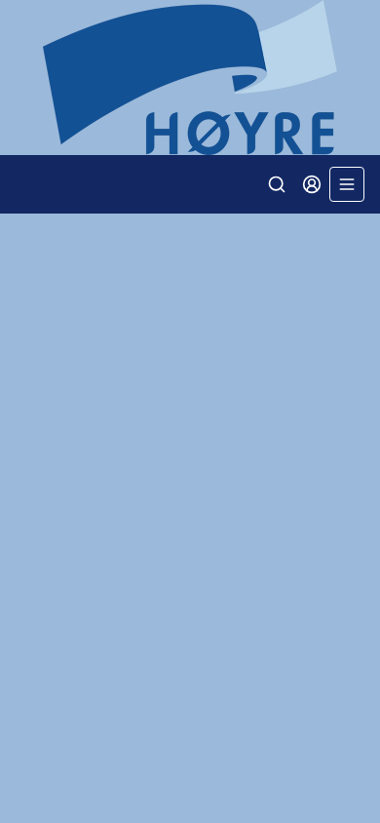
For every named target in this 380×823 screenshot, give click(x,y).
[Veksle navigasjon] (346, 184)
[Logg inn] (311, 184)
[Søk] (276, 184)
